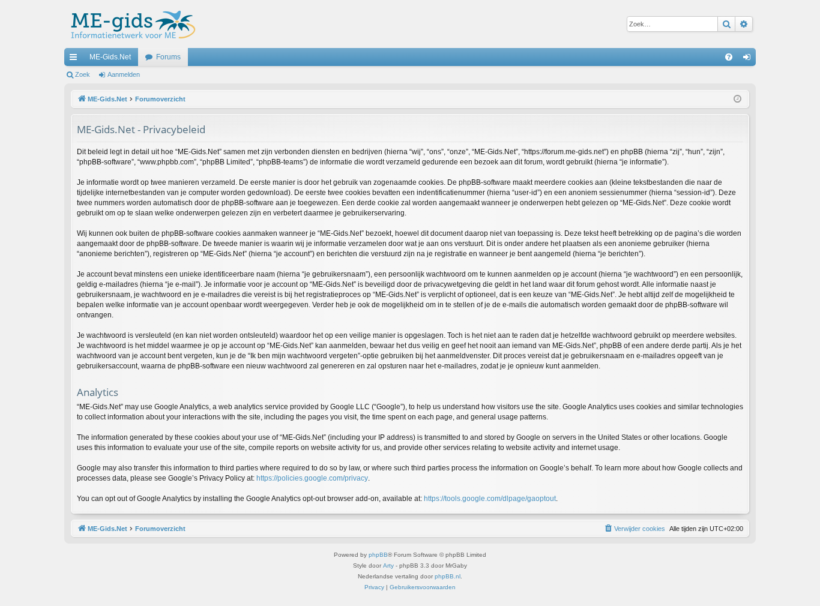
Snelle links (75, 59)
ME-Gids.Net (110, 57)
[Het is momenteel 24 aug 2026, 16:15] (737, 99)
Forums (168, 57)
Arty (388, 565)
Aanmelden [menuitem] (749, 59)
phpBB (378, 554)
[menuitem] (729, 57)
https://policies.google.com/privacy (312, 478)
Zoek (82, 74)
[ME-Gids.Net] (130, 24)
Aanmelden (123, 74)
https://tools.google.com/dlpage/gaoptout (490, 498)
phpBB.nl (447, 576)
